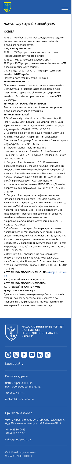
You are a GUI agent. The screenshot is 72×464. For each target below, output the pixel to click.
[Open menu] (65, 7)
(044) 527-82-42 (15, 393)
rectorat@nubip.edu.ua (19, 399)
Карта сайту (14, 363)
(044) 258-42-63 (15, 429)
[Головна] (7, 7)
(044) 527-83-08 (15, 433)
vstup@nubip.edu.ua (18, 439)
